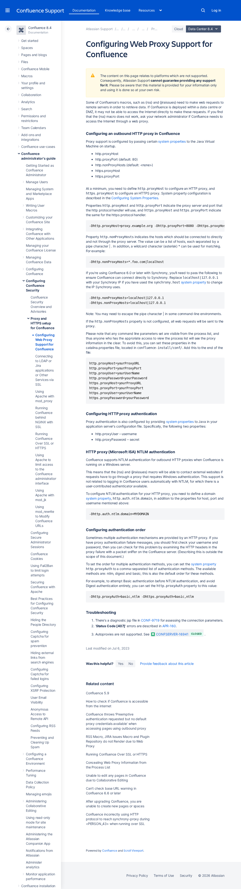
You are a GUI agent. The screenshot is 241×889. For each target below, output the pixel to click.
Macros (26, 76)
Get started (29, 41)
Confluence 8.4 (40, 28)
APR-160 (169, 626)
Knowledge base (117, 10)
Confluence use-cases (38, 147)
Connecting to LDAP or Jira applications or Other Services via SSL (44, 370)
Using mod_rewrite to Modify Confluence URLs (44, 516)
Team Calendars (33, 128)
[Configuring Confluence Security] (143, 29)
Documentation (84, 10)
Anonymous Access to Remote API (39, 714)
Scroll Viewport (133, 850)
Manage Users (37, 182)
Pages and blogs (34, 55)
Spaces (27, 48)
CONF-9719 (150, 620)
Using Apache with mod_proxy (44, 396)
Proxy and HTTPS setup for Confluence (42, 323)
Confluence (109, 850)
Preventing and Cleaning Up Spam (42, 742)
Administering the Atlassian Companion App (39, 838)
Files (24, 62)
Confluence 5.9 (97, 693)
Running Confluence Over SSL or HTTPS (116, 754)
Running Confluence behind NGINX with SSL (44, 417)
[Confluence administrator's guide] (133, 29)
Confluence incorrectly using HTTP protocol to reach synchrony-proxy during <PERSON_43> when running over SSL (118, 819)
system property (193, 282)
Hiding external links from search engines (42, 657)
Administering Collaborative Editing (36, 805)
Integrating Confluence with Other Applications (40, 233)
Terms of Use (164, 875)
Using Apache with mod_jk (44, 495)
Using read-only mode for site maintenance (38, 822)
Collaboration (31, 95)
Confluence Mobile (35, 69)
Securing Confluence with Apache (43, 587)
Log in (216, 10)
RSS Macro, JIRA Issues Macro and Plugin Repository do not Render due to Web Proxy (117, 741)
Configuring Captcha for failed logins (40, 674)
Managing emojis (39, 794)
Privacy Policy (137, 875)
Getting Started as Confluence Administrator (40, 170)
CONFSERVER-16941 (172, 634)
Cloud (178, 29)
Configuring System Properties (134, 198)
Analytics (28, 102)
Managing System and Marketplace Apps (39, 193)
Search (203, 10)
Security (186, 875)
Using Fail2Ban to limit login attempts (42, 570)
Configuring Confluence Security (35, 285)
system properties (172, 141)
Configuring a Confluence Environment (36, 758)
